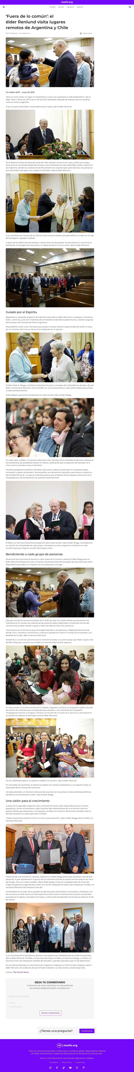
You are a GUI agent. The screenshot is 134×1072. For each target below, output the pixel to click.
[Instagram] (50, 1067)
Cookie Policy (80, 1062)
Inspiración (70, 7)
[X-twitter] (77, 1067)
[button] (3, 7)
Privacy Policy (67, 1062)
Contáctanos (53, 1062)
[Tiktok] (63, 1067)
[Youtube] (70, 1067)
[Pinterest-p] (83, 1067)
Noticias (61, 7)
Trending (52, 7)
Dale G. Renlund (11, 33)
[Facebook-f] (57, 1067)
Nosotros (80, 7)
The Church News (21, 972)
